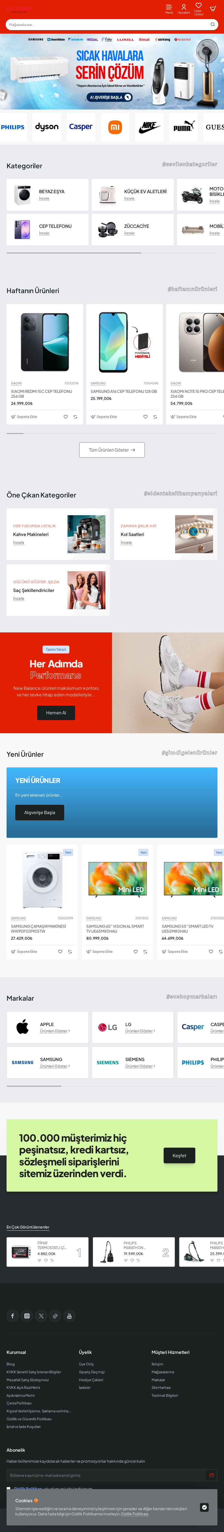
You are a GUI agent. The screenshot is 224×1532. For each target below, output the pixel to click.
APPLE (47, 1024)
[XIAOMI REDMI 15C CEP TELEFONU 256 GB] (45, 342)
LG (128, 1024)
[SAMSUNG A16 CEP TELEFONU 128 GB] (125, 342)
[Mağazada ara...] (212, 24)
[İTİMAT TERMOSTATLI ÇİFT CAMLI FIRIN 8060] (21, 1252)
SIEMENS (135, 1059)
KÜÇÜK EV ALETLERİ (145, 191)
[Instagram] (27, 1316)
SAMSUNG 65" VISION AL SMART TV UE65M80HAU (115, 928)
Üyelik (85, 1352)
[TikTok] (55, 1316)
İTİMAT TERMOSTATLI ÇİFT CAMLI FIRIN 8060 (52, 1245)
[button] (86, 100)
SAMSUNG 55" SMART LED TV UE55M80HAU (187, 928)
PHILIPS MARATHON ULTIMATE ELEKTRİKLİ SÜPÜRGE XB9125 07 (139, 1245)
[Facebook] (13, 1316)
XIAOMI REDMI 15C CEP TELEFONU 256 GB (41, 394)
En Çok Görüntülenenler (28, 1226)
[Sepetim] (213, 9)
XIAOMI (16, 383)
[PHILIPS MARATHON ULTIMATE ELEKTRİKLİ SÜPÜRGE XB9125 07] (107, 1252)
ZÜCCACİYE (136, 226)
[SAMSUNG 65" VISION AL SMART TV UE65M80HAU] (117, 880)
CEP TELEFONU (55, 226)
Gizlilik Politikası (134, 1513)
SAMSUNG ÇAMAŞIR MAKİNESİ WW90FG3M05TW (38, 928)
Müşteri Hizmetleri (171, 1352)
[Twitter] (41, 1316)
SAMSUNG (98, 383)
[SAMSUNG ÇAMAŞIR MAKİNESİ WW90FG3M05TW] (42, 880)
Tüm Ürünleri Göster (109, 450)
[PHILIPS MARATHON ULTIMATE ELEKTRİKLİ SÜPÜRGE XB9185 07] (194, 1252)
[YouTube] (69, 1316)
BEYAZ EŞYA (51, 191)
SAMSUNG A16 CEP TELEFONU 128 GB (124, 391)
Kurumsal (16, 1352)
